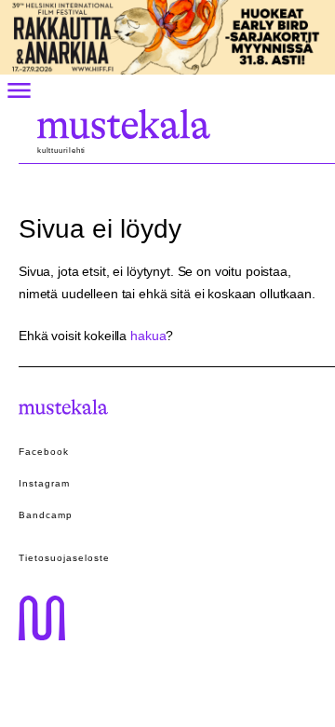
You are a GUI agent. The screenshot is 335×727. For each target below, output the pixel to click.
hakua (148, 335)
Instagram (44, 483)
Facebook (44, 451)
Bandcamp (46, 515)
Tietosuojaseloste (64, 558)
